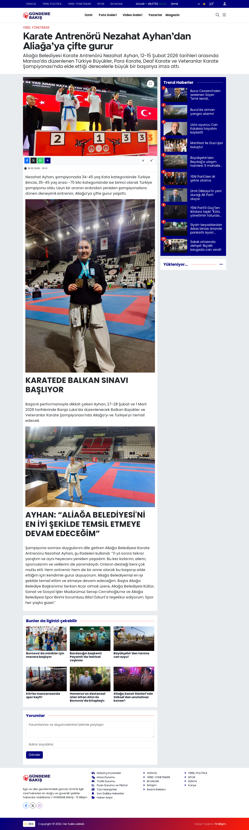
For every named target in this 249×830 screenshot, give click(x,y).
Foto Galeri (108, 15)
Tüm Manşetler (107, 789)
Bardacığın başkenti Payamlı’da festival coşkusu (86, 656)
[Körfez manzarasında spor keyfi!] (46, 679)
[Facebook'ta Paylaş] (27, 161)
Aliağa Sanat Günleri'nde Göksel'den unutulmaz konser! (133, 697)
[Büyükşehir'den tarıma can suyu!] (134, 638)
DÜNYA (192, 781)
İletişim (152, 785)
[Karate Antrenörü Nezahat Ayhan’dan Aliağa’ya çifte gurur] (90, 116)
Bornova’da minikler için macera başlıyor (45, 655)
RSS (31, 824)
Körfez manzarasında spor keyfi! (43, 695)
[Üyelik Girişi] (223, 4)
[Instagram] (39, 805)
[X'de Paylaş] (33, 161)
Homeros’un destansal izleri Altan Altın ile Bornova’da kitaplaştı (87, 697)
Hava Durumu (106, 777)
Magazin (173, 15)
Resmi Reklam (156, 789)
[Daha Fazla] (47, 161)
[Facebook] (26, 805)
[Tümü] (221, 264)
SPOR (100, 4)
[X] (33, 805)
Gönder (34, 755)
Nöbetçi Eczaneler (109, 773)
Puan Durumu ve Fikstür (112, 785)
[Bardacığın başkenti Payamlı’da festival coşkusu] (90, 638)
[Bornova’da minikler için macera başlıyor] (46, 638)
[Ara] (217, 15)
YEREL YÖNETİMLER (79, 4)
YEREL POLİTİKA (52, 4)
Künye (192, 785)
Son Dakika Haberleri (110, 793)
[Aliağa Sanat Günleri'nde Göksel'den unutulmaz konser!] (134, 679)
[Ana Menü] (224, 15)
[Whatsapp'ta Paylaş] (40, 161)
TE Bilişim (220, 824)
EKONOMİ (116, 4)
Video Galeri (132, 15)
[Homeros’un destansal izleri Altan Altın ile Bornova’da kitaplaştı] (90, 679)
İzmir (89, 15)
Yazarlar (155, 15)
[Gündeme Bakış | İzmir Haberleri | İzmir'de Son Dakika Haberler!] (36, 14)
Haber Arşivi (104, 797)
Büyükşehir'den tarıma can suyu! (131, 655)
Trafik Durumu (106, 781)
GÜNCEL (31, 4)
